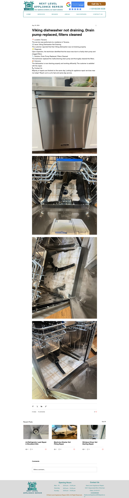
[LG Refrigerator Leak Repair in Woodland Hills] (36, 432)
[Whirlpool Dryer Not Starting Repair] (93, 432)
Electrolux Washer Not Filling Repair (62, 443)
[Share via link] (46, 406)
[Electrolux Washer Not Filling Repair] (64, 432)
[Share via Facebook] (33, 406)
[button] (41, 14)
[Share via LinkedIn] (41, 406)
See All (104, 421)
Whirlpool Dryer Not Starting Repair (89, 443)
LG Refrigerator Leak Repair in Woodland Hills (36, 443)
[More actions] (96, 25)
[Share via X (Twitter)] (37, 406)
